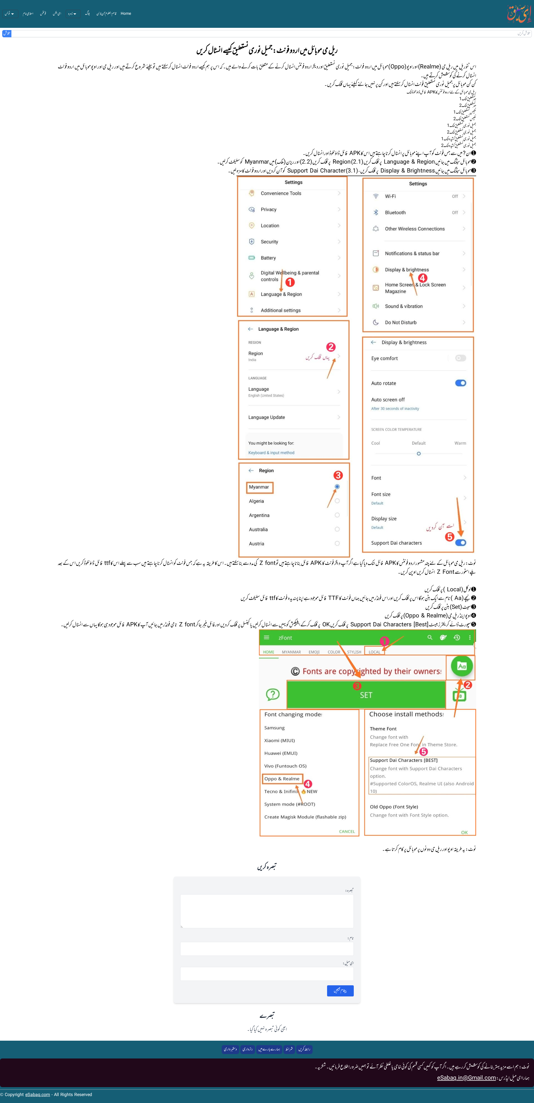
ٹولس (7, 14)
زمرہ (70, 14)
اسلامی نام (28, 14)
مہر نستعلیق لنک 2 (467, 106)
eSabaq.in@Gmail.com (466, 1078)
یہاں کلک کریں (339, 85)
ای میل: (348, 963)
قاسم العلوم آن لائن (106, 14)
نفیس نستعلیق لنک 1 (464, 112)
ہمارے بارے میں (269, 1049)
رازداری (248, 1049)
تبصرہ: (349, 891)
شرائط (289, 1049)
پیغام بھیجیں (340, 990)
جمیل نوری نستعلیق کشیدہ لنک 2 (458, 146)
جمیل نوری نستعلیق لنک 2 (461, 132)
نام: (350, 938)
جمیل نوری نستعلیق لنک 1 (461, 126)
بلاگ (87, 14)
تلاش (6, 33)
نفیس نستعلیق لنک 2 (464, 119)
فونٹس (43, 14)
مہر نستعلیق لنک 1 (467, 99)
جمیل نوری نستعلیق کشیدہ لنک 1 (458, 139)
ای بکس (57, 14)
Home (126, 14)
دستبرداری (230, 1049)
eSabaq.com (37, 1095)
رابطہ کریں (304, 1049)
